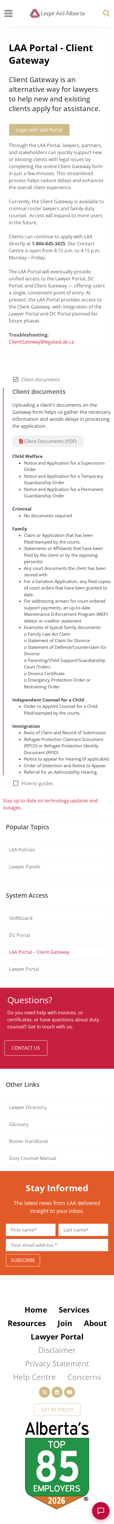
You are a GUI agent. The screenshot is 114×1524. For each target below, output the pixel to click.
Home (36, 1309)
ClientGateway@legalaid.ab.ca (41, 342)
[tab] (57, 379)
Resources (27, 1323)
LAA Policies (22, 850)
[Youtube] (69, 1392)
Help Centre (34, 1377)
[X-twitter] (44, 1392)
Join (65, 1323)
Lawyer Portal (24, 969)
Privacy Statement (57, 1363)
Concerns (84, 1377)
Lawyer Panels (24, 866)
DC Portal (19, 935)
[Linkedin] (57, 1392)
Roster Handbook (28, 1141)
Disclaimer (57, 1350)
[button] (106, 13)
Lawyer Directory (27, 1107)
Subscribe (23, 1260)
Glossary (18, 1124)
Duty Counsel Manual (32, 1158)
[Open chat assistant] (101, 1511)
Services (74, 1309)
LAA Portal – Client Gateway (39, 952)
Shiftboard (20, 918)
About (95, 1323)
